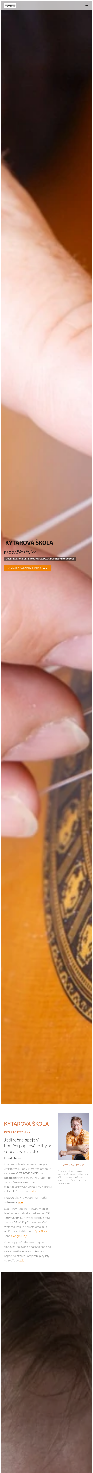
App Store (40, 1231)
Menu (86, 5)
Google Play (18, 1236)
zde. (33, 1191)
